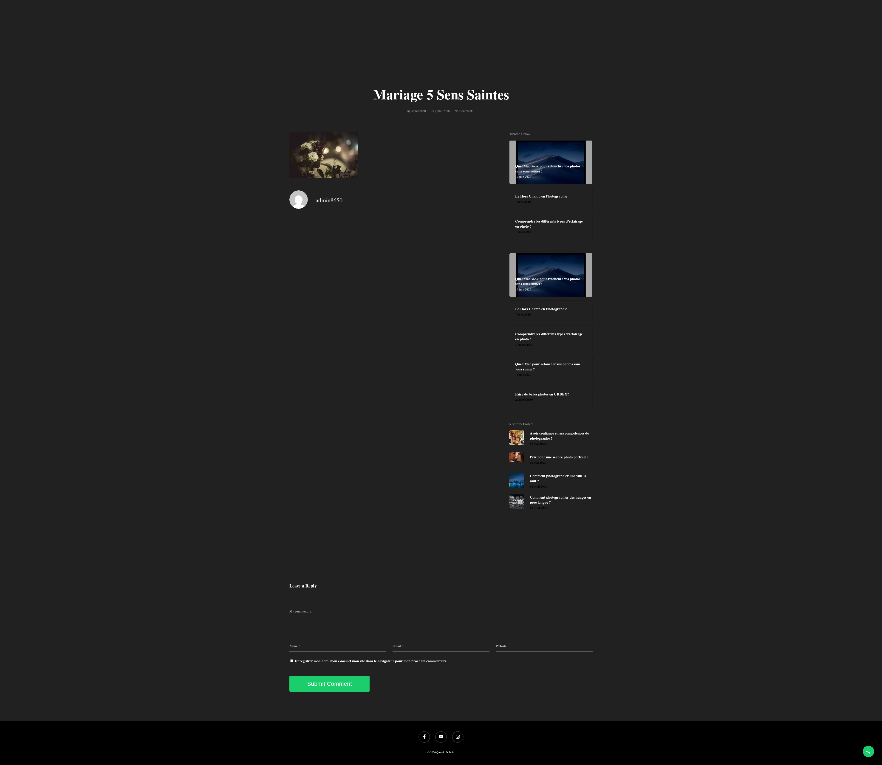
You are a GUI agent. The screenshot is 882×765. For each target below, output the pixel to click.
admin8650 (418, 111)
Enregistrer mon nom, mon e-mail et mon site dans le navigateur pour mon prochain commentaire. (371, 660)
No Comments (464, 111)
